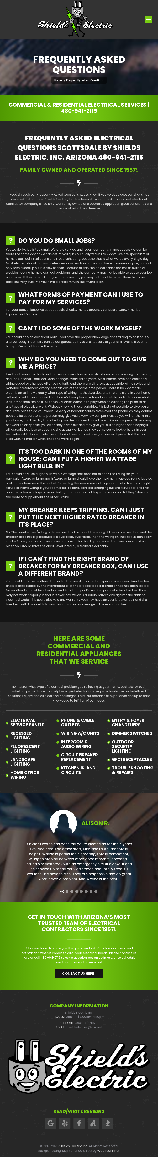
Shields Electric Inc (73, 1146)
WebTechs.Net (108, 1151)
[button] (62, 891)
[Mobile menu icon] (148, 19)
